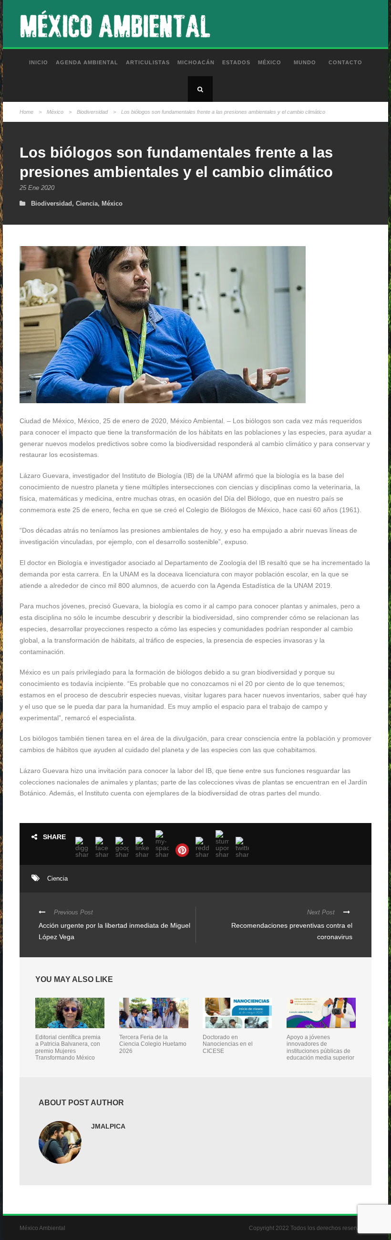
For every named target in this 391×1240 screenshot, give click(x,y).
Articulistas (148, 62)
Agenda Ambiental (87, 62)
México (269, 62)
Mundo (305, 62)
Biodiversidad (92, 112)
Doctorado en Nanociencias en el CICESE (228, 1044)
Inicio (38, 62)
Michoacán (196, 62)
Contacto (345, 62)
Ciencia (87, 203)
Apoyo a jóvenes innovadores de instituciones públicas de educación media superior (320, 1047)
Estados (236, 62)
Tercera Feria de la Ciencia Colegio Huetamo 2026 (152, 1044)
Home (26, 112)
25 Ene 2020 (37, 187)
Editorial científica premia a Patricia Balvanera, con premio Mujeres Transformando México (68, 1047)
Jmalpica (108, 1126)
